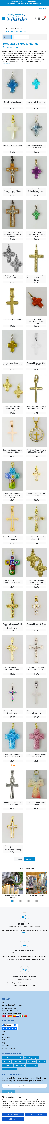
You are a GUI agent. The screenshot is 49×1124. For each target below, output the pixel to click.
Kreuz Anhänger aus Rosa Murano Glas (36, 755)
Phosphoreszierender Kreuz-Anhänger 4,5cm (36, 668)
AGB (3, 1034)
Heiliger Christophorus (9, 1069)
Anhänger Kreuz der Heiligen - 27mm (12, 277)
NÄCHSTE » (29, 859)
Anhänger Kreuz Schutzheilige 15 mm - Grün (36, 234)
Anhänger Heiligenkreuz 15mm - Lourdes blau (36, 103)
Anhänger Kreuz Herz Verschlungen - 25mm (13, 668)
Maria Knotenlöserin (18, 1061)
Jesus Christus (31, 1061)
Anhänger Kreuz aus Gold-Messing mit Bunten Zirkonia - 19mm (12, 626)
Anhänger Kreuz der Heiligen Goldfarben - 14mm (12, 408)
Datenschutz (6, 1037)
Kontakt (25, 933)
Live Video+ (6, 1045)
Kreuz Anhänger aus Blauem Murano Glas (12, 755)
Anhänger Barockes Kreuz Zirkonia (36, 494)
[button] (35, 19)
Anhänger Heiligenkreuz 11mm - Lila (36, 146)
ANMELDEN (43, 8)
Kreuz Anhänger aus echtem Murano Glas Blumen (12, 495)
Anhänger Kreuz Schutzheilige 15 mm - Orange (36, 321)
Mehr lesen (6, 64)
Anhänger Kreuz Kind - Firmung (36, 803)
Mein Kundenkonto (8, 1048)
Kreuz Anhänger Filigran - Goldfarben (12, 538)
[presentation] (2, 887)
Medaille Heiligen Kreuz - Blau (12, 103)
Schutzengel (6, 1061)
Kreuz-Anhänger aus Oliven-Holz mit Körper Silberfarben (12, 191)
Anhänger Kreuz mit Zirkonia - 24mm (36, 538)
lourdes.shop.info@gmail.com (12, 1005)
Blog (3, 1043)
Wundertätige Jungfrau (31, 1058)
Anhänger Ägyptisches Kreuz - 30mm (12, 803)
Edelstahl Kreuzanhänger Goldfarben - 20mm (12, 451)
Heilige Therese (7, 1065)
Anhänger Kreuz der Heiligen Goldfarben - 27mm (36, 582)
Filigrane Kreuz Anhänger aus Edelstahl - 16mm (36, 712)
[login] (39, 18)
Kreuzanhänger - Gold (12, 319)
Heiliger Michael (20, 1065)
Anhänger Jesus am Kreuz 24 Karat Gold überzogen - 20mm (36, 278)
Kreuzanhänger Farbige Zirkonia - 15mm (12, 712)
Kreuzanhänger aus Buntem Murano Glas (12, 581)
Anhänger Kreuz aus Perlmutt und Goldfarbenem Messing (12, 848)
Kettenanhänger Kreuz (14, 29)
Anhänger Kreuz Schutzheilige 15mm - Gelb (12, 364)
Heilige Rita (41, 1061)
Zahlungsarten (7, 1040)
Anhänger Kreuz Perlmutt (12, 145)
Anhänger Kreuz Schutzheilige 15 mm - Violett (36, 191)
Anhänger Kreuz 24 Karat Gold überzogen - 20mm (36, 407)
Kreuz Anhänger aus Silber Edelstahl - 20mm (36, 364)
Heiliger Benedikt (32, 1065)
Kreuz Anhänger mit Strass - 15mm (36, 625)
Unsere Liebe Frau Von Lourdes (12, 1058)
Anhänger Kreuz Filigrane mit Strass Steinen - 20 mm (36, 451)
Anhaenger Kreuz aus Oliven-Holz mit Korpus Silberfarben (12, 234)
